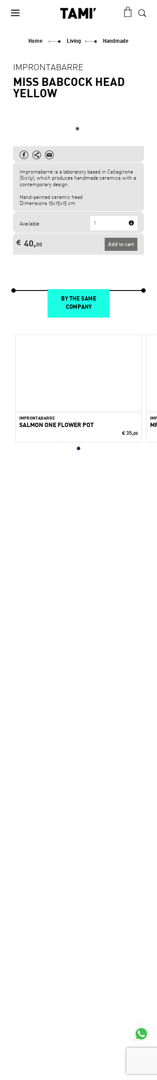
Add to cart (121, 244)
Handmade (116, 41)
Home (35, 41)
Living (74, 41)
